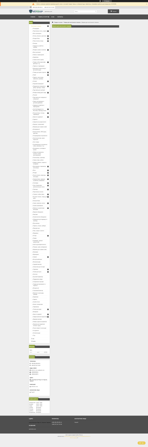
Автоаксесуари (36, 333)
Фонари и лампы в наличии (39, 49)
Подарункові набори (37, 279)
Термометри (36, 306)
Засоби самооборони (38, 205)
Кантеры (35, 43)
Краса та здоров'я (37, 314)
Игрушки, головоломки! (38, 124)
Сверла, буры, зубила (38, 160)
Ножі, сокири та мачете (38, 230)
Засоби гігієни (36, 301)
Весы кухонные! (37, 52)
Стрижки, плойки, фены (38, 194)
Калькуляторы (36, 200)
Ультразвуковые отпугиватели (40, 135)
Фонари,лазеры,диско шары (39, 92)
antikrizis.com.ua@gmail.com (37, 370)
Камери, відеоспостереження (40, 321)
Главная (32, 16)
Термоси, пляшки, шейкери (39, 225)
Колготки (35, 274)
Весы (34, 170)
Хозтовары (35, 183)
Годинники (35, 269)
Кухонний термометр (38, 276)
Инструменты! (36, 129)
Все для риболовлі (37, 259)
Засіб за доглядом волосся (39, 244)
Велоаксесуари (36, 261)
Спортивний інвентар (38, 290)
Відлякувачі (36, 254)
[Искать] (95, 11)
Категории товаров (36, 26)
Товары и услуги (43, 16)
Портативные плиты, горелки (40, 31)
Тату (34, 335)
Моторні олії (36, 288)
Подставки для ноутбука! (39, 90)
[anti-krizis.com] (36, 11)
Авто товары (36, 142)
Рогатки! (35, 95)
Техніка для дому (37, 309)
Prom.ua (81, 435)
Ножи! (34, 74)
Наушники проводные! (38, 83)
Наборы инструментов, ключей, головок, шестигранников (38, 154)
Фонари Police (36, 38)
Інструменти (36, 330)
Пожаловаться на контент (70, 436)
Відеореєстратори (37, 319)
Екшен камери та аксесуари (39, 328)
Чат (143, 443)
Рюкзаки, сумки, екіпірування (40, 247)
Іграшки (35, 256)
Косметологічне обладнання (39, 216)
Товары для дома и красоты (39, 72)
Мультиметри (36, 223)
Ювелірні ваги (36, 228)
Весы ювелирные (37, 33)
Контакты (60, 16)
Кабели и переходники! (38, 54)
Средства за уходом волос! (39, 121)
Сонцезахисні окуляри (38, 281)
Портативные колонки (38, 191)
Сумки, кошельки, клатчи (39, 203)
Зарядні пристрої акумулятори (40, 316)
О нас (52, 16)
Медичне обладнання (38, 212)
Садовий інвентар (37, 264)
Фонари (35, 172)
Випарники (35, 311)
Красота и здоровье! (38, 116)
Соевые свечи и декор (38, 59)
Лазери (34, 238)
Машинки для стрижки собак (39, 249)
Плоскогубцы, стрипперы (39, 157)
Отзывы (33, 341)
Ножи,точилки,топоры (38, 41)
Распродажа (36, 28)
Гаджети (35, 299)
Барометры (35, 57)
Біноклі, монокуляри (38, 304)
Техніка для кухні (37, 271)
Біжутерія (35, 214)
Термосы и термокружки (38, 66)
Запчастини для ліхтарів (39, 266)
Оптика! (35, 81)
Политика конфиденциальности (83, 436)
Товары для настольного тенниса (72, 22)
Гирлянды (35, 189)
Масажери (35, 252)
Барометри (35, 296)
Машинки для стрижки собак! (40, 126)
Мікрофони (35, 233)
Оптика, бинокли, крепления (39, 36)
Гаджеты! (35, 119)
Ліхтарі (34, 235)
